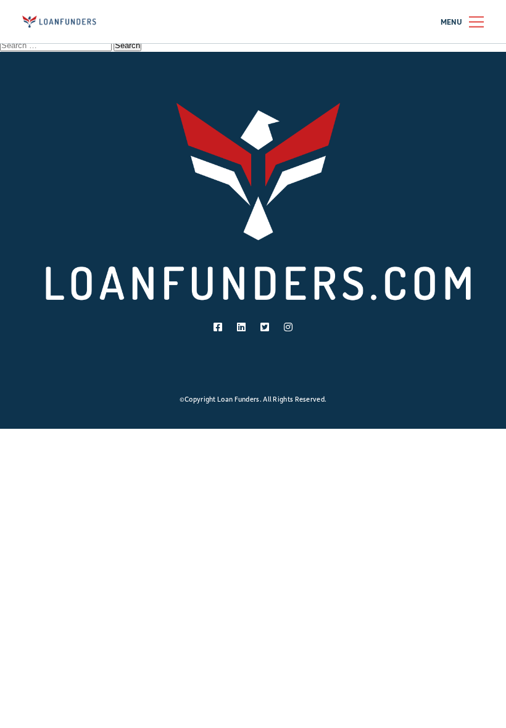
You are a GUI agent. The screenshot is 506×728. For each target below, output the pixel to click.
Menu (451, 22)
